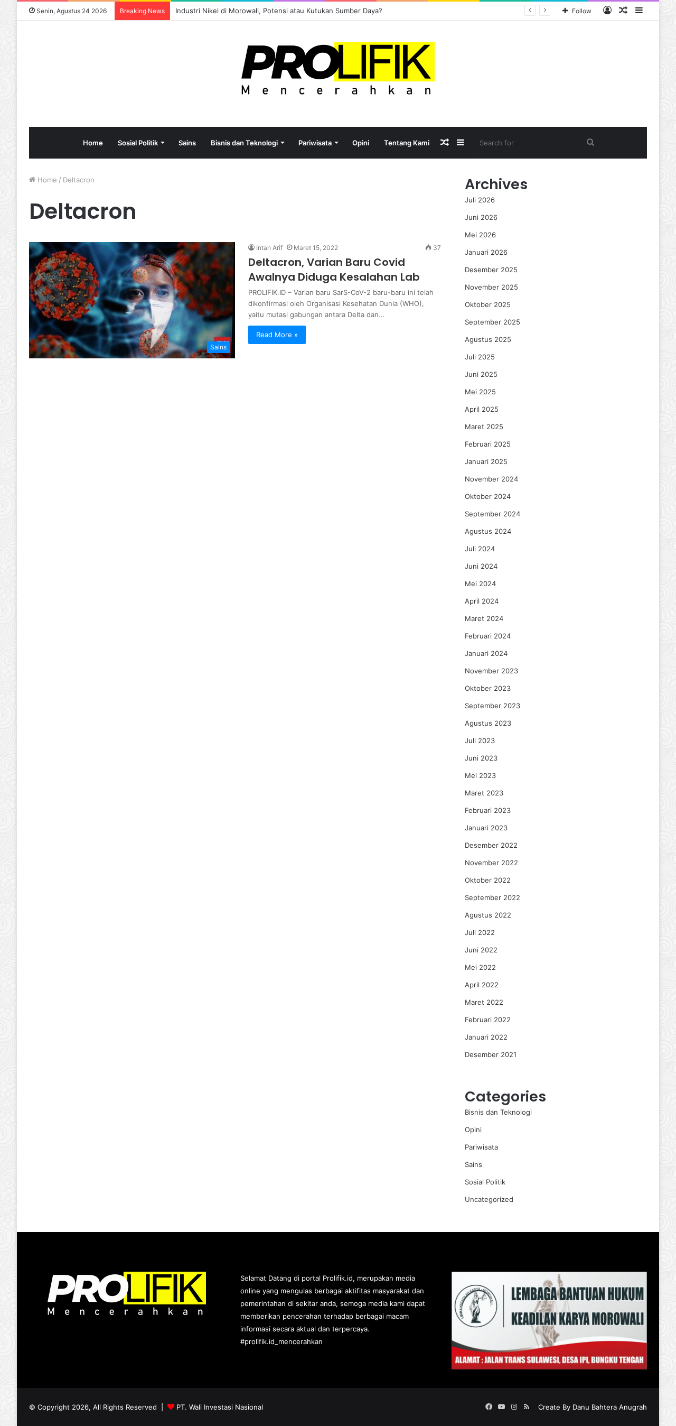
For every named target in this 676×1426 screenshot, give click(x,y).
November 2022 (491, 862)
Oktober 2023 (488, 688)
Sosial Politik (138, 142)
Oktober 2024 (488, 496)
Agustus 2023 (488, 723)
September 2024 (492, 514)
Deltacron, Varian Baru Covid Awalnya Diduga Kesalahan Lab (334, 269)
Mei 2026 (480, 234)
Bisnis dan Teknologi (244, 142)
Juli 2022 (480, 932)
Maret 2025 (484, 426)
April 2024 (482, 601)
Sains (187, 142)
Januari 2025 (486, 461)
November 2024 (491, 479)
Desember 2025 (491, 269)
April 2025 (482, 409)
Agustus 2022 (488, 915)
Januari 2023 (486, 827)
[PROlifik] (338, 68)
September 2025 (492, 322)
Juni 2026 (481, 217)
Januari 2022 (486, 1037)
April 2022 (482, 984)
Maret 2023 (484, 793)
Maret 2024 (484, 618)
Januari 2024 (486, 653)
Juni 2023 (481, 758)
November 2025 (491, 287)
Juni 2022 (481, 950)
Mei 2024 (480, 583)
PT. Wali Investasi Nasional (219, 1407)
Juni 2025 (481, 374)
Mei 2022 (480, 967)
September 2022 (492, 897)
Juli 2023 (480, 740)
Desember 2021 (491, 1054)
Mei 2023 (480, 775)
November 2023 (491, 670)
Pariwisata (315, 142)
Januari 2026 (486, 252)
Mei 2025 (480, 391)
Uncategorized (489, 1199)
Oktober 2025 (488, 304)
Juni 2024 (481, 566)
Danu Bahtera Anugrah (609, 1407)
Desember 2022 (491, 845)
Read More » (277, 334)
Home (93, 142)
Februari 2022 (488, 1019)
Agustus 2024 (488, 531)
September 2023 (492, 705)
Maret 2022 (484, 1002)
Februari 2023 (488, 810)
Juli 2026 (480, 200)
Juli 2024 (480, 548)
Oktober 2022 (488, 880)
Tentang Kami (406, 142)
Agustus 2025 (488, 339)
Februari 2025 (488, 444)
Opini (360, 142)
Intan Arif (269, 248)
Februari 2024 (488, 636)
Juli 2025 (480, 357)
